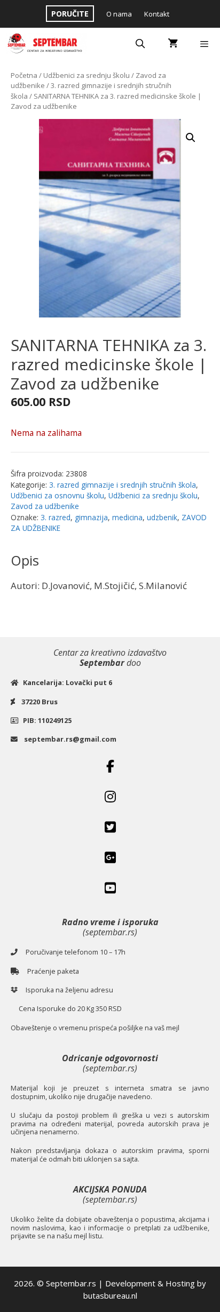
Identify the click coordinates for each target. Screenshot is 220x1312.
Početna (24, 75)
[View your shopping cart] (172, 44)
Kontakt (156, 14)
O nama (119, 14)
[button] (190, 137)
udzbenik (162, 517)
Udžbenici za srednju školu (86, 75)
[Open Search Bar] (140, 44)
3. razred (55, 517)
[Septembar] (46, 44)
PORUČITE (70, 14)
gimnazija (91, 517)
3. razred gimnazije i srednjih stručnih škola (122, 485)
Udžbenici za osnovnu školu (57, 495)
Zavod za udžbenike (45, 506)
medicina (127, 517)
